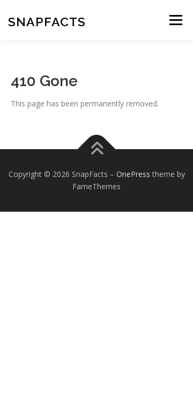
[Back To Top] (97, 149)
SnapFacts (47, 21)
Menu (175, 20)
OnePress (133, 174)
